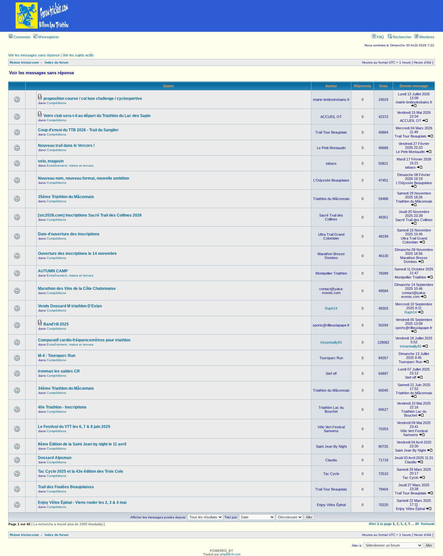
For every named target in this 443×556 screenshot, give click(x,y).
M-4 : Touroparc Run (56, 355)
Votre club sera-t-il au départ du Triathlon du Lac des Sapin (96, 115)
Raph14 (331, 308)
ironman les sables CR (59, 371)
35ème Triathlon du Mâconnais (66, 197)
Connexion (21, 37)
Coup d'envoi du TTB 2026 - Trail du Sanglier (78, 130)
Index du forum (56, 62)
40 (417, 524)
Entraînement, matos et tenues (70, 165)
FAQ (380, 37)
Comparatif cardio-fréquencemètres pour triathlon (84, 340)
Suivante (428, 524)
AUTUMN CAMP (53, 271)
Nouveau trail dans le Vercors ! (66, 145)
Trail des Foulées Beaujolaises (66, 487)
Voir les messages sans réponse (34, 55)
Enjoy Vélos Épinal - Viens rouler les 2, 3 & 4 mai (82, 502)
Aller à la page (380, 524)
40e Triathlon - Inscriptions (62, 407)
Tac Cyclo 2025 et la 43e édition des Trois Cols (80, 471)
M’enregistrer (48, 37)
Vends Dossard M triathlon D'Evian (70, 306)
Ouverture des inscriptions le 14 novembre (77, 253)
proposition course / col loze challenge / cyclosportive (92, 98)
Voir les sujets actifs (78, 55)
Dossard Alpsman (54, 457)
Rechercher (402, 37)
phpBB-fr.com (230, 554)
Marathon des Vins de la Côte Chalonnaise (77, 288)
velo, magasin (51, 161)
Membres (426, 37)
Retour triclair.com (24, 62)
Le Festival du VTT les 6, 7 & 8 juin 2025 (74, 426)
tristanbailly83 (331, 342)
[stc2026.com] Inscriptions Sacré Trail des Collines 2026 (90, 215)
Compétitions (56, 103)
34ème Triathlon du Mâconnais (66, 388)
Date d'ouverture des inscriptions (69, 234)
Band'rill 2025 (56, 324)
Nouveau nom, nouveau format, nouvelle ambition (83, 178)
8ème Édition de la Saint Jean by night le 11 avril (82, 444)
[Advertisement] (264, 15)
